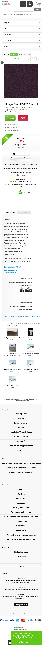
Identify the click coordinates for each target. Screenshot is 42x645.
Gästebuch (21, 530)
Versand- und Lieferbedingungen (21, 535)
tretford (21, 427)
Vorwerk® (21, 441)
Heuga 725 (30, 14)
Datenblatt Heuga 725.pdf (12, 267)
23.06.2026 (21, 587)
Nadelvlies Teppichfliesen (21, 432)
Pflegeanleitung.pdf (10, 272)
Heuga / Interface (16, 14)
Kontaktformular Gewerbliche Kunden (21, 517)
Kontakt (21, 494)
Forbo (21, 418)
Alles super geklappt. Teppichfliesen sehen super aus (21, 589)
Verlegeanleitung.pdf (10, 270)
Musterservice (21, 526)
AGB (21, 489)
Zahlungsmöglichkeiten (21, 512)
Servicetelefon (21, 521)
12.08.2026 (21, 578)
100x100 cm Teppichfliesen (21, 446)
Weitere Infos (23, 642)
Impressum (21, 503)
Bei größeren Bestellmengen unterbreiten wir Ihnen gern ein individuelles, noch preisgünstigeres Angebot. (21, 467)
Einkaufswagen (21, 552)
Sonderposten (21, 414)
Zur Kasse (21, 557)
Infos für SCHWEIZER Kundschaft (21, 539)
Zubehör (21, 450)
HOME (4, 14)
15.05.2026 (21, 594)
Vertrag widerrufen (21, 508)
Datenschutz (21, 498)
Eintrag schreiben (21, 605)
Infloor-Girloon (21, 437)
